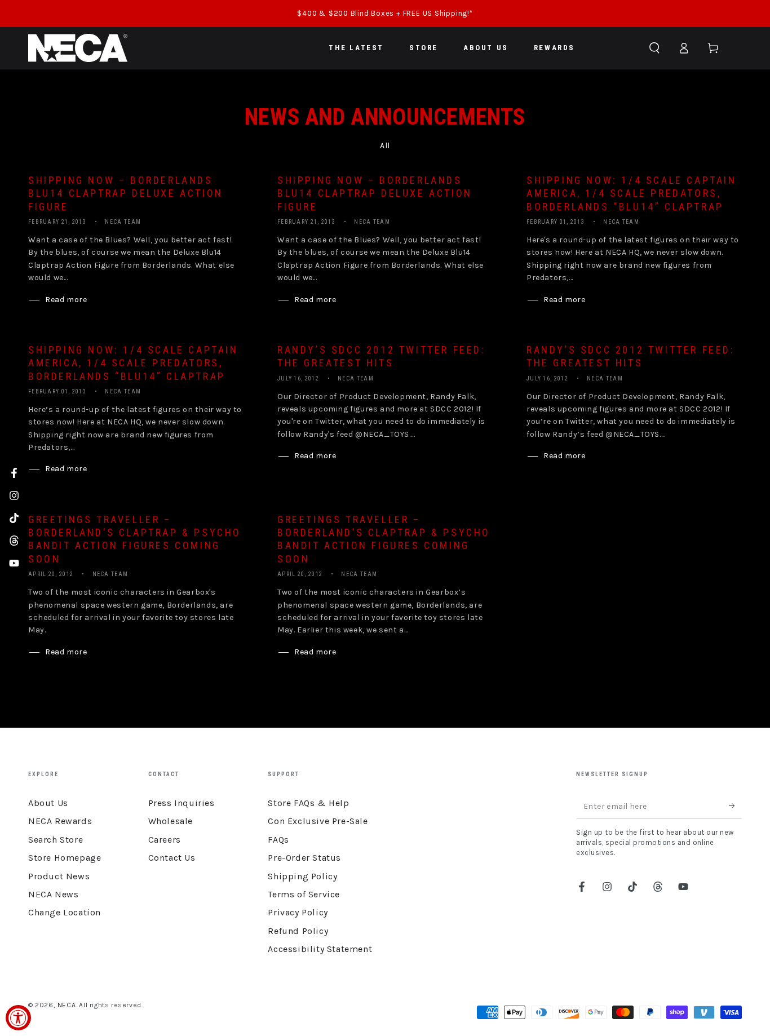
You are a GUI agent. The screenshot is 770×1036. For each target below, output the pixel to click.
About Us (48, 803)
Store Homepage (64, 857)
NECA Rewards (60, 821)
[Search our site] (654, 48)
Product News (59, 876)
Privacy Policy (298, 912)
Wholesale (170, 821)
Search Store (55, 839)
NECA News (53, 894)
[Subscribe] (735, 806)
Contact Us (172, 857)
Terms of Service (304, 894)
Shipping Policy (302, 876)
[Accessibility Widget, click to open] (18, 1017)
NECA (66, 1005)
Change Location (64, 912)
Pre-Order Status (304, 857)
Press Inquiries (181, 803)
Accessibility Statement (320, 949)
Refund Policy (298, 931)
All (385, 145)
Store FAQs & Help (308, 803)
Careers (164, 839)
